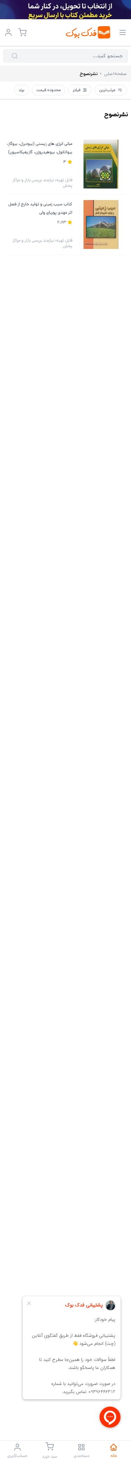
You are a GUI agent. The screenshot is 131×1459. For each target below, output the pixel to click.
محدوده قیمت (48, 90)
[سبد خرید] (22, 32)
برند (21, 90)
